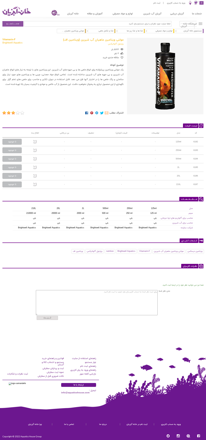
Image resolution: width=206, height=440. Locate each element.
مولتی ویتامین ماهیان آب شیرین (169, 251)
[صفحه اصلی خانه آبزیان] (16, 15)
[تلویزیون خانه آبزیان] (53, 13)
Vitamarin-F (8, 39)
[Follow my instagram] (178, 436)
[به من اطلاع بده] (35, 142)
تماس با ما (69, 424)
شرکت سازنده (187, 227)
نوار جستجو (90, 362)
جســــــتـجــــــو (12, 23)
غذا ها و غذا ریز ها (135, 30)
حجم (191, 213)
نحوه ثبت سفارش (55, 372)
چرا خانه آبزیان (35, 424)
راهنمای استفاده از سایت (84, 358)
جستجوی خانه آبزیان (192, 30)
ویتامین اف (78, 251)
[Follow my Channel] (168, 436)
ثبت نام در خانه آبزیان (137, 424)
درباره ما (103, 424)
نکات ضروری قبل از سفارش (51, 376)
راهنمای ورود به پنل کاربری (83, 370)
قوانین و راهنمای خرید (53, 358)
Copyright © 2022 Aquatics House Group (22, 436)
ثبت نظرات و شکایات (17, 373)
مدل (191, 208)
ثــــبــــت (47, 317)
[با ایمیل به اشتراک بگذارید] (107, 113)
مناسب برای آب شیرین (182, 223)
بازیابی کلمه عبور (88, 373)
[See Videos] (188, 436)
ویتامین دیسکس (194, 251)
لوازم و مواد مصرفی (163, 30)
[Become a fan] (198, 436)
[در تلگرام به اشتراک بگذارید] (97, 113)
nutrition (110, 251)
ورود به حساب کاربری (176, 3)
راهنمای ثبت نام (88, 366)
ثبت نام (156, 3)
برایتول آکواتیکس (94, 251)
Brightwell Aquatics (12, 42)
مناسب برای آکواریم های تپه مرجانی (177, 218)
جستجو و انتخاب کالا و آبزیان (53, 363)
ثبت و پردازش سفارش (53, 368)
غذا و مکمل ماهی (105, 30)
